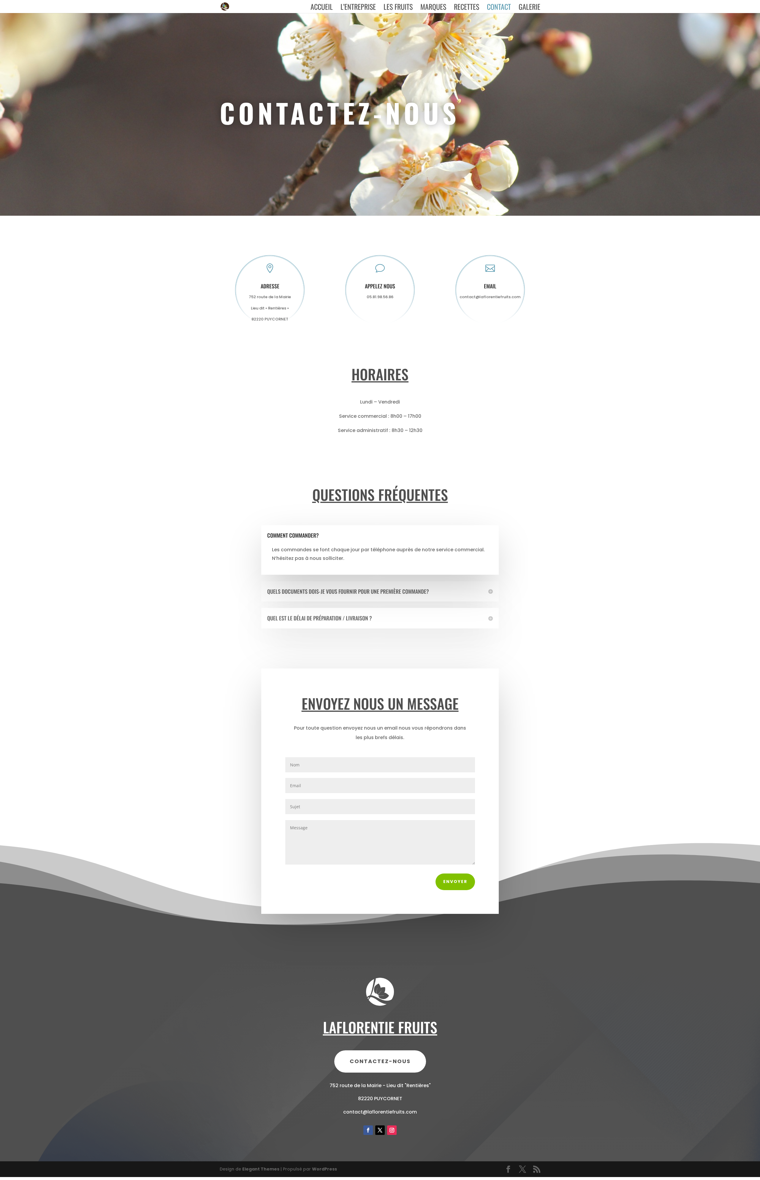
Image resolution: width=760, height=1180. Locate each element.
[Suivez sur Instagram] (392, 1130)
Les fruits (398, 8)
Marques (433, 8)
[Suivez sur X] (380, 1130)
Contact (499, 8)
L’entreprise (358, 8)
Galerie (529, 8)
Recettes (466, 8)
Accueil (322, 8)
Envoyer (455, 881)
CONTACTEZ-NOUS (380, 1061)
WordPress (324, 1169)
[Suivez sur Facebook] (368, 1130)
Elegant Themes (260, 1169)
